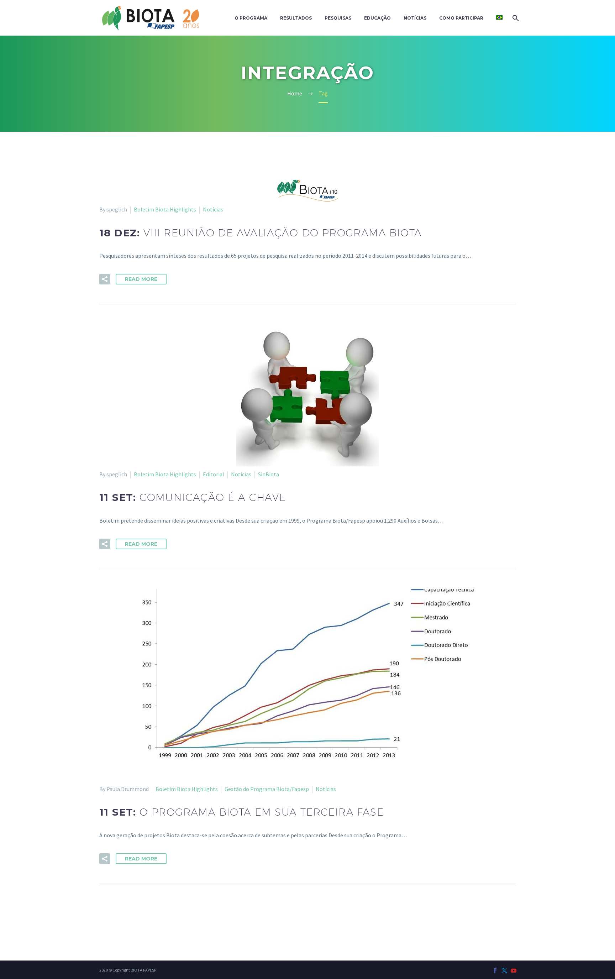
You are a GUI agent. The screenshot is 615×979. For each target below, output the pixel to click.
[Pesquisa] (515, 18)
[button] (104, 279)
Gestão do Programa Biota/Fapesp (267, 788)
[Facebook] (495, 970)
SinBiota (268, 474)
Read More (141, 279)
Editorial (213, 474)
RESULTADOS (296, 18)
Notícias (213, 209)
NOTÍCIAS (415, 18)
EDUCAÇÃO (377, 18)
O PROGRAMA (251, 18)
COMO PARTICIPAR (461, 18)
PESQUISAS (338, 18)
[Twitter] (504, 970)
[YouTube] (513, 970)
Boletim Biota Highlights (165, 209)
